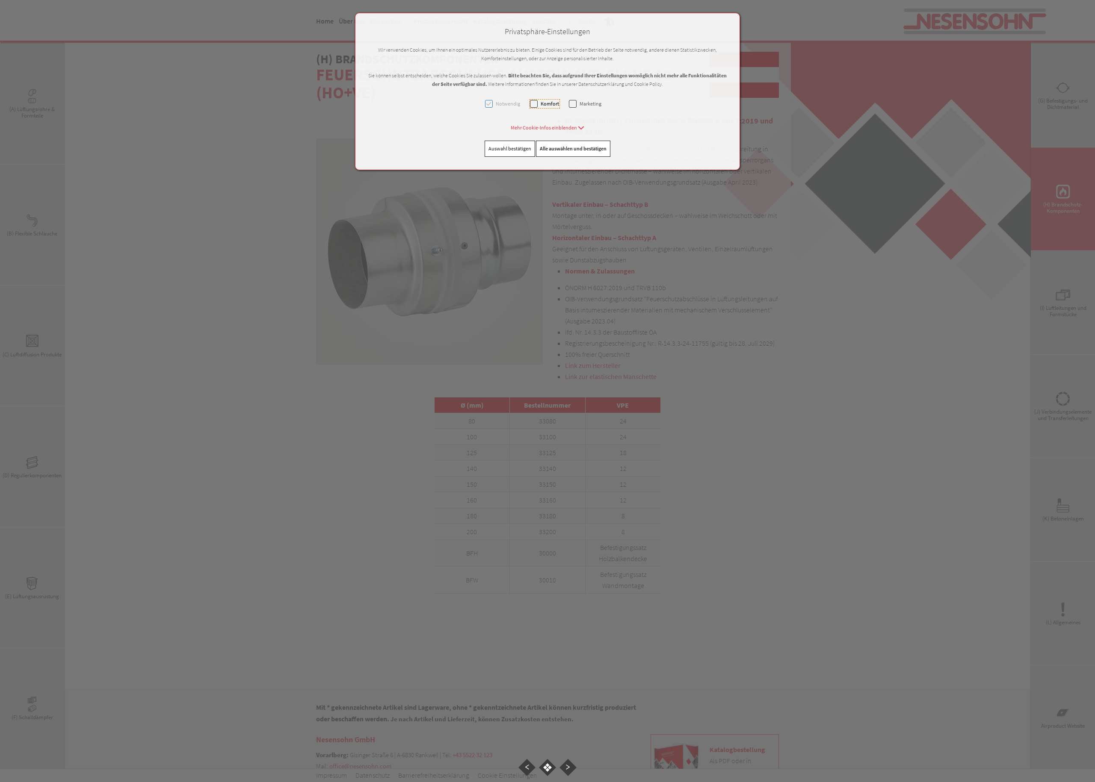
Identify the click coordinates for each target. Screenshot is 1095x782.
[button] (547, 127)
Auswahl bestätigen (509, 148)
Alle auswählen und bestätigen (573, 148)
